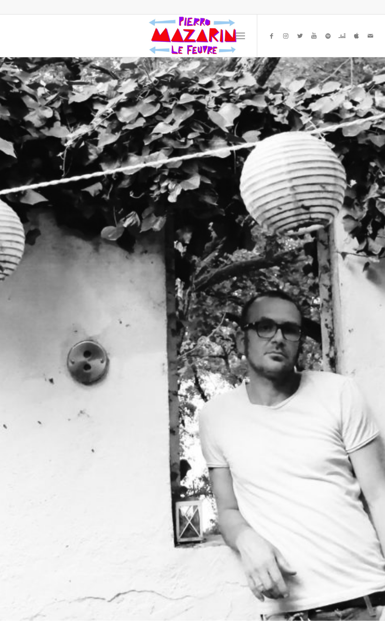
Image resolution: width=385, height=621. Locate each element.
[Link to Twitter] (300, 36)
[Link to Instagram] (286, 36)
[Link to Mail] (370, 36)
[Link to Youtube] (314, 36)
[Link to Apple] (356, 36)
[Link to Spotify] (328, 36)
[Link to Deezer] (342, 36)
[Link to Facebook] (272, 36)
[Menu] (240, 35)
